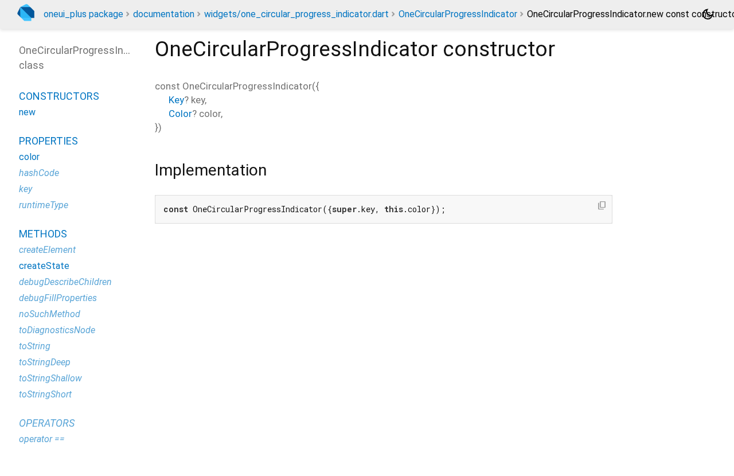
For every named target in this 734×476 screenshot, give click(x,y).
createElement (47, 249)
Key (176, 100)
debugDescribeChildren (65, 281)
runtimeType (43, 205)
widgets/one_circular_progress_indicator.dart (296, 14)
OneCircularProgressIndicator (458, 14)
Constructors (59, 96)
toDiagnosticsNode (57, 330)
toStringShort (45, 394)
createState (44, 265)
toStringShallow (50, 378)
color (29, 156)
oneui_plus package (83, 14)
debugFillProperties (58, 297)
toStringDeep (45, 362)
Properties (48, 141)
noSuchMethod (49, 314)
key (25, 189)
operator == (42, 439)
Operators (47, 423)
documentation (163, 14)
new (27, 112)
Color (180, 113)
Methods (43, 234)
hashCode (39, 172)
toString (34, 346)
